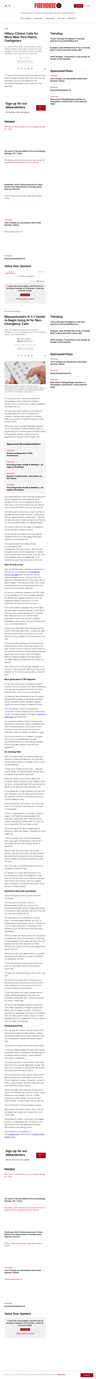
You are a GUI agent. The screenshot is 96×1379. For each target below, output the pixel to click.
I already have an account (25, 299)
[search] (9, 5)
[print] (45, 69)
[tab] (9, 272)
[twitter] (25, 69)
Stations (61, 18)
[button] (5, 5)
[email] (32, 69)
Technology (50, 18)
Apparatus (72, 18)
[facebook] (18, 69)
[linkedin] (22, 69)
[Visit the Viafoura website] (41, 281)
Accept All (87, 1375)
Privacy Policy (61, 1374)
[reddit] (28, 69)
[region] (25, 276)
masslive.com (13, 1134)
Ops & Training (25, 18)
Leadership (38, 18)
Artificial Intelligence (12, 311)
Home (6, 28)
